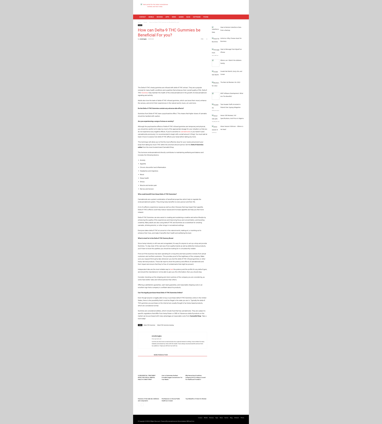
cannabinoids (185, 132)
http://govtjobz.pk (156, 339)
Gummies (144, 93)
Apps (167, 17)
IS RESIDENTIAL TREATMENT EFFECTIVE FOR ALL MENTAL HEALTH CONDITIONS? (147, 377)
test (171, 269)
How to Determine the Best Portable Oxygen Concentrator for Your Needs (172, 377)
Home (139, 22)
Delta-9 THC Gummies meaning (165, 325)
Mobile (151, 17)
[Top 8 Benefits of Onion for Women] (196, 389)
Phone (205, 17)
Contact (142, 17)
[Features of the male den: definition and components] (149, 389)
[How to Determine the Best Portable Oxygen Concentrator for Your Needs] (172, 366)
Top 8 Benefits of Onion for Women (195, 399)
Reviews (160, 17)
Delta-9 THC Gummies (149, 325)
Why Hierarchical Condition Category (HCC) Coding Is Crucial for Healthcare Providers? (195, 377)
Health (145, 22)
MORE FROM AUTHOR (161, 355)
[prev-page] (139, 405)
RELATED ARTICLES (145, 355)
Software (197, 17)
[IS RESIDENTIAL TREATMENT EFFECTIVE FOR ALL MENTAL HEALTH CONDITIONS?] (149, 366)
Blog (188, 17)
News (174, 17)
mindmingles (143, 39)
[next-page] (142, 405)
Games (181, 17)
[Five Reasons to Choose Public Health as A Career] (172, 389)
